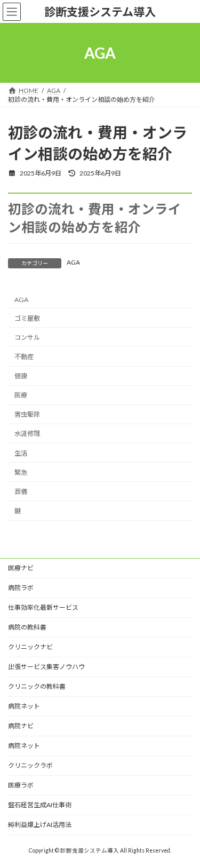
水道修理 (27, 434)
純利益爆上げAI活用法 (39, 825)
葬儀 (20, 492)
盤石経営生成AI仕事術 (39, 805)
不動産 (24, 357)
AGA (73, 262)
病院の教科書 (27, 627)
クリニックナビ (30, 647)
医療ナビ (21, 568)
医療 (20, 396)
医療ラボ (21, 785)
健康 (20, 376)
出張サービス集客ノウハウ (46, 667)
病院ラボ (21, 588)
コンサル (27, 337)
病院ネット (24, 706)
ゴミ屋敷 (27, 318)
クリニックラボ (30, 765)
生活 (20, 453)
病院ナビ (21, 726)
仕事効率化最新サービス (43, 607)
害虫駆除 (27, 415)
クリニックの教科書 (37, 686)
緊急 (20, 472)
